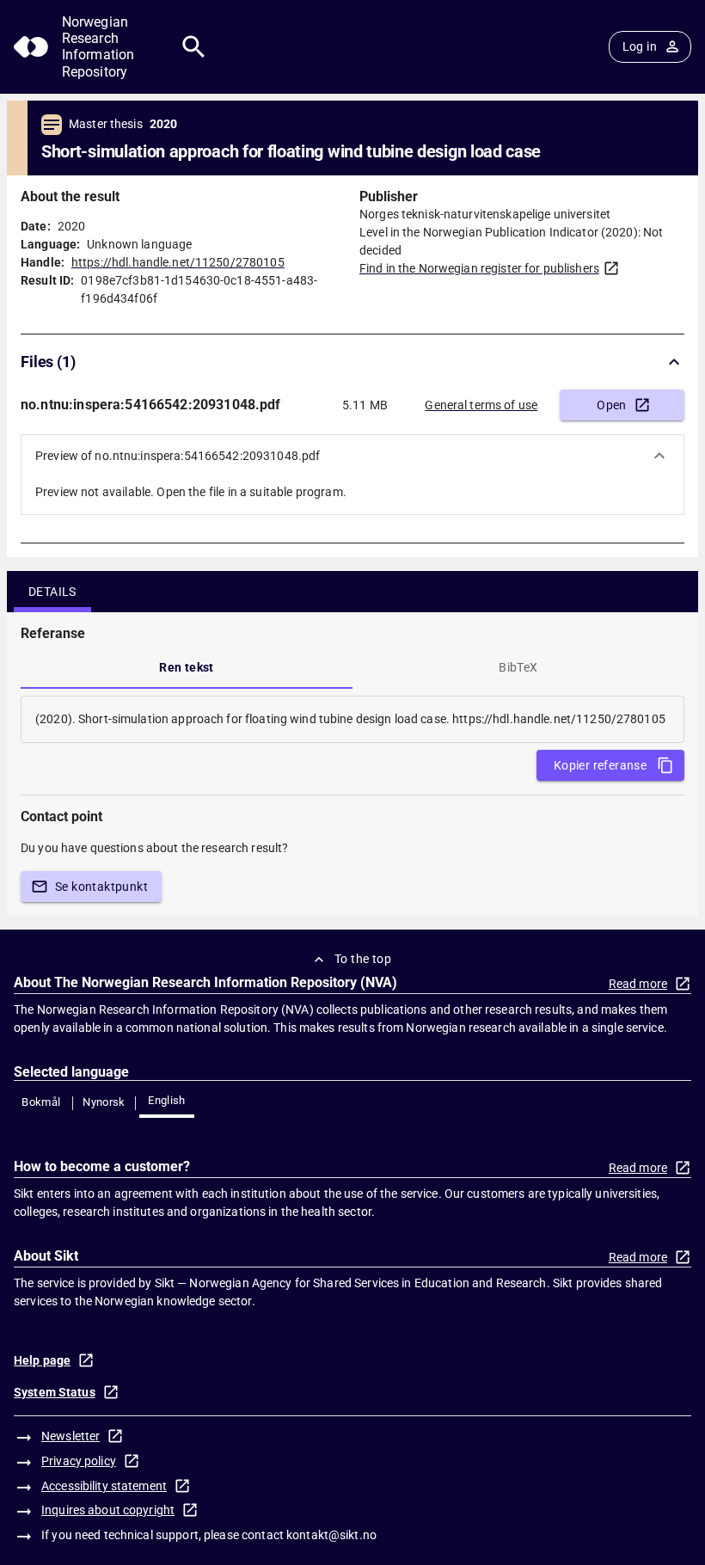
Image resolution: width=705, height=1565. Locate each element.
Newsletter (70, 1436)
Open (612, 405)
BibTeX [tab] (518, 667)
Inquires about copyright (108, 1510)
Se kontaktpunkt (101, 886)
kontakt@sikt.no (331, 1535)
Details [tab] (52, 591)
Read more (638, 984)
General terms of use (481, 405)
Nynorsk (104, 1102)
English (167, 1100)
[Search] (194, 47)
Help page (42, 1360)
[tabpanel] (352, 719)
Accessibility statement (104, 1486)
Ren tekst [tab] (186, 667)
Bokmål (40, 1102)
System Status (54, 1392)
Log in (639, 46)
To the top (362, 959)
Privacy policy (78, 1461)
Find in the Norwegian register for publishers (479, 268)
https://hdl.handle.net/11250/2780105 (178, 262)
